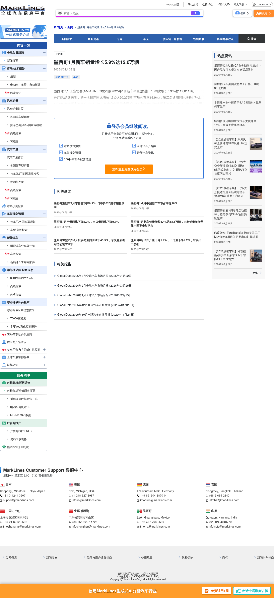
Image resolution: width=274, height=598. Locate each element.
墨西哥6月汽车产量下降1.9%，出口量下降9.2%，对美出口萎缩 (166, 242)
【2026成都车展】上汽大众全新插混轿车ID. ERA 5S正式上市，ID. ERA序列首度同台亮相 (230, 168)
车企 (146, 39)
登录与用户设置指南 (99, 557)
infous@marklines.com (86, 500)
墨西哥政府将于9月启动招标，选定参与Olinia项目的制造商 (230, 214)
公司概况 (11, 557)
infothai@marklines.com (224, 500)
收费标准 (207, 4)
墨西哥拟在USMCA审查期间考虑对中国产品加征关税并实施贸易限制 (237, 67)
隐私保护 (187, 557)
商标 (225, 557)
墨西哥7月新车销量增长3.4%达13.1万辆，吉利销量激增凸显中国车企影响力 (167, 224)
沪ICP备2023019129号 (145, 576)
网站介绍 (193, 4)
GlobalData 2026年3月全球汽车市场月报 (83, 276)
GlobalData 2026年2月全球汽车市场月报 (83, 285)
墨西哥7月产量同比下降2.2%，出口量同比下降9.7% (86, 222)
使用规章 (146, 557)
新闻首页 (67, 39)
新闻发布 (51, 557)
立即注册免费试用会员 (127, 169)
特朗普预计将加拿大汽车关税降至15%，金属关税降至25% (235, 123)
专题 (120, 39)
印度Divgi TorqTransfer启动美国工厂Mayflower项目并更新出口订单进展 (237, 235)
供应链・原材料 (172, 39)
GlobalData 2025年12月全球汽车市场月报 (84, 305)
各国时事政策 (225, 39)
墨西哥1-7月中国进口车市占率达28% (154, 203)
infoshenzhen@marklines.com (91, 526)
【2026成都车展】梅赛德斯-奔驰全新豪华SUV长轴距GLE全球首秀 (230, 255)
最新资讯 (93, 39)
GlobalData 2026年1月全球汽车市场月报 (83, 295)
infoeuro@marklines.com (156, 500)
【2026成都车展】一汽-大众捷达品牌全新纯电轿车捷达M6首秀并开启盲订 (230, 192)
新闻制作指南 (265, 557)
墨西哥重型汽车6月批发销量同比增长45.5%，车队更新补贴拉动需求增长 (89, 242)
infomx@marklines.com (155, 526)
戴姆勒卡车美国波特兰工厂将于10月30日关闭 (237, 86)
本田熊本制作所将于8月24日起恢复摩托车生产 (237, 104)
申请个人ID (223, 4)
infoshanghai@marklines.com (22, 526)
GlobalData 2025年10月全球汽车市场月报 (84, 314)
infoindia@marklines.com (225, 526)
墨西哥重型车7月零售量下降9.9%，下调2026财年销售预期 (89, 205)
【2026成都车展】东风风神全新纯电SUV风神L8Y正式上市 (230, 143)
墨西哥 (59, 54)
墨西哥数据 (61, 77)
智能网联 (198, 39)
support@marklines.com (18, 500)
